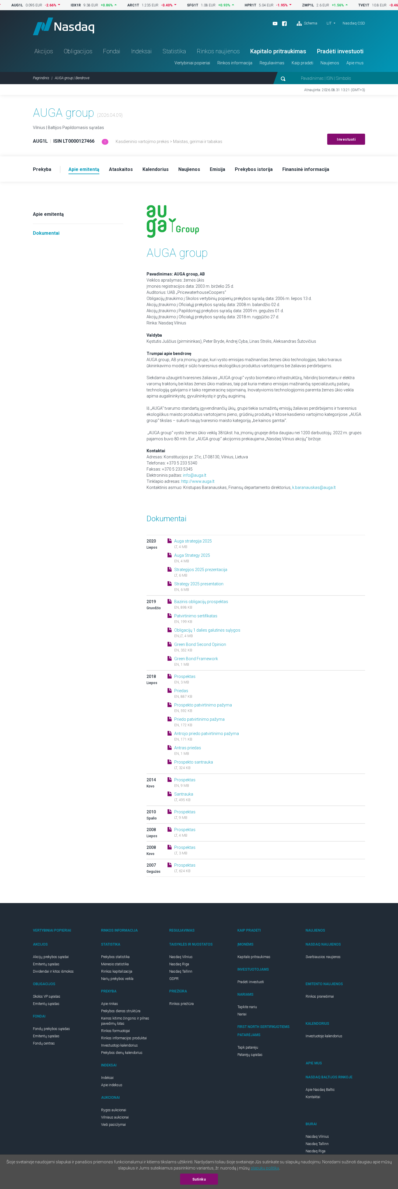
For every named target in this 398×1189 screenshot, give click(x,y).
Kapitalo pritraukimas (278, 51)
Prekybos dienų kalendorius (121, 1053)
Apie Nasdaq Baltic (320, 1090)
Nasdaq (63, 26)
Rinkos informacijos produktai (124, 1038)
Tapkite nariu (247, 1007)
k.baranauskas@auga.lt (314, 487)
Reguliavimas (272, 63)
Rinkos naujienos (218, 51)
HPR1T (235, 5)
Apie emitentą (48, 214)
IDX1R (60, 5)
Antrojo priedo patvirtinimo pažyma (206, 733)
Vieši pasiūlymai (113, 1125)
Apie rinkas (109, 1004)
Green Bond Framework (196, 658)
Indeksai (141, 51)
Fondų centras (44, 1043)
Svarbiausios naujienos (323, 957)
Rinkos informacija (234, 63)
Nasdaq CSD (354, 23)
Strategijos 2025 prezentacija (200, 569)
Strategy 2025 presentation (198, 584)
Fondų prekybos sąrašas (51, 1029)
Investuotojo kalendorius (119, 1045)
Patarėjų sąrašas (250, 1055)
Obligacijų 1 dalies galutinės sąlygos (207, 630)
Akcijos (43, 51)
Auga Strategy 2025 (192, 555)
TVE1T (348, 5)
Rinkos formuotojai (115, 1031)
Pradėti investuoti (340, 51)
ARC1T (118, 5)
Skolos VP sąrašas (46, 996)
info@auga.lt (194, 475)
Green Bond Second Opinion (200, 644)
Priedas (181, 690)
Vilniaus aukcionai (115, 1117)
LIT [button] (329, 23)
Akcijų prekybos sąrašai (51, 957)
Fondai (111, 51)
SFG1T (177, 5)
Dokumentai (46, 233)
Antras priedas (187, 747)
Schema (310, 23)
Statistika (174, 51)
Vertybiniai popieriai (192, 63)
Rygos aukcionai (113, 1110)
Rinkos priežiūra (181, 1004)
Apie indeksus (111, 1085)
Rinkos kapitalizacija (116, 971)
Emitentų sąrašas (46, 964)
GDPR (174, 979)
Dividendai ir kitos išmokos (53, 971)
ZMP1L (292, 5)
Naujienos (329, 63)
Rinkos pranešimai (320, 996)
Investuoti (346, 139)
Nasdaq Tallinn (180, 971)
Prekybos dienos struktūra (120, 1011)
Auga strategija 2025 (193, 541)
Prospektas (185, 676)
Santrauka (183, 794)
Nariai (241, 1014)
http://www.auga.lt (197, 481)
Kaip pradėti (302, 63)
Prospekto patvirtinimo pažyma (203, 705)
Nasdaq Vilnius (181, 957)
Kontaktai (313, 1097)
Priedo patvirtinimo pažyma (199, 719)
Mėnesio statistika (115, 964)
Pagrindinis (41, 78)
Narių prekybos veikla (117, 979)
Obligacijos (78, 51)
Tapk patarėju (247, 1047)
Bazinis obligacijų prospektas (201, 601)
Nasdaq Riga (179, 964)
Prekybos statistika (115, 957)
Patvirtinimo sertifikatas (195, 616)
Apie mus (355, 63)
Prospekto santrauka (193, 762)
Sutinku (199, 1179)
